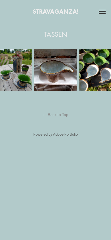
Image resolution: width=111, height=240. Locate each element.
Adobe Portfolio (65, 134)
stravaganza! (56, 11)
